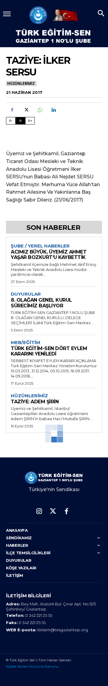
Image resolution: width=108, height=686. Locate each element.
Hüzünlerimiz (21, 83)
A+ (30, 120)
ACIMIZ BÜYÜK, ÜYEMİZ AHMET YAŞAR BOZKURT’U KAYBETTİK (48, 254)
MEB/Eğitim (25, 342)
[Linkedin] (53, 110)
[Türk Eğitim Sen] (38, 15)
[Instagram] (39, 511)
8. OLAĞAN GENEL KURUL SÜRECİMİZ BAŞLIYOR (41, 302)
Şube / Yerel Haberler (40, 246)
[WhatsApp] (40, 110)
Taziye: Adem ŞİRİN (34, 402)
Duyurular (26, 294)
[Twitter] (26, 110)
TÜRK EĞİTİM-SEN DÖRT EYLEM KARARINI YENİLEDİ (49, 351)
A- (11, 120)
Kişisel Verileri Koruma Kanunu (32, 666)
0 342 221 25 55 (38, 615)
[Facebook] (12, 110)
